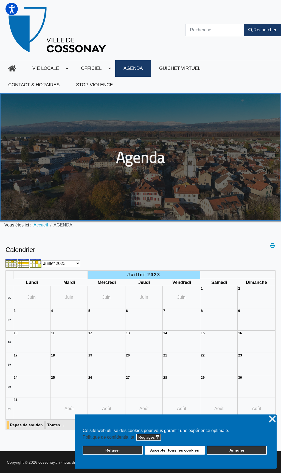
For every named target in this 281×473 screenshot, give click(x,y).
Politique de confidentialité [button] (108, 437)
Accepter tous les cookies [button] (174, 450)
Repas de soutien (26, 425)
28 (9, 342)
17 (16, 355)
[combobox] (214, 30)
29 (9, 364)
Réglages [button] (148, 437)
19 (90, 355)
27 (9, 320)
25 (53, 378)
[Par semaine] (24, 263)
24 (16, 378)
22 (203, 355)
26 (9, 297)
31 (9, 409)
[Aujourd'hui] (36, 263)
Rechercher (265, 29)
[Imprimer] (273, 245)
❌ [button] (272, 419)
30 (9, 386)
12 (90, 333)
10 (16, 333)
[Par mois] (11, 263)
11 (53, 333)
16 (240, 333)
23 (240, 355)
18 (53, 355)
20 (128, 355)
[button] (11, 9)
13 (128, 333)
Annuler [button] (236, 450)
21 (165, 355)
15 (203, 333)
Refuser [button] (112, 450)
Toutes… (55, 425)
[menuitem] (12, 68)
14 (165, 333)
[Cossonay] (58, 29)
